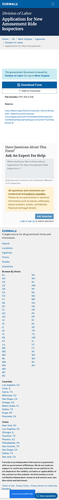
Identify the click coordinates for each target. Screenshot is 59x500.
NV (33, 275)
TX (33, 334)
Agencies (7, 252)
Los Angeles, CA (11, 385)
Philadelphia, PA (10, 442)
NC (33, 292)
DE (3, 302)
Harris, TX (7, 392)
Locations (7, 248)
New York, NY (9, 425)
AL (3, 275)
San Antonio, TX (10, 446)
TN (33, 330)
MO (4, 368)
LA (3, 344)
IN (3, 330)
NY (33, 289)
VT (33, 348)
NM (33, 285)
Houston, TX (9, 435)
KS (3, 337)
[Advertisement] (29, 59)
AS (3, 282)
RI (33, 320)
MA (4, 355)
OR (33, 309)
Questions (7, 266)
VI (33, 341)
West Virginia (41, 75)
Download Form (31, 85)
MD (4, 351)
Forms (5, 257)
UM (33, 337)
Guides (6, 261)
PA (33, 313)
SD (33, 327)
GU (3, 316)
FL (3, 309)
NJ (33, 282)
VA (33, 351)
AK (3, 278)
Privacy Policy (22, 486)
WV (33, 358)
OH (33, 302)
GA (3, 313)
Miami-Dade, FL (10, 405)
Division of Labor (16, 13)
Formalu (10, 4)
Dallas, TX (7, 409)
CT (3, 299)
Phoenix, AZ (8, 439)
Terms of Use (8, 486)
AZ (3, 285)
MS (4, 365)
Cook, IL (6, 388)
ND (33, 295)
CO (3, 295)
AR (3, 289)
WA (33, 355)
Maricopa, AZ (9, 395)
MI (3, 358)
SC (33, 323)
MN (4, 362)
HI (3, 320)
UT (33, 344)
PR (33, 316)
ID (3, 323)
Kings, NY (7, 412)
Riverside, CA (9, 416)
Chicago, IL (8, 432)
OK (33, 306)
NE (3, 375)
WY (33, 365)
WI (33, 362)
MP (33, 299)
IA (3, 334)
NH (33, 278)
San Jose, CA (9, 456)
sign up (31, 221)
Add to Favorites (30, 90)
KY (3, 341)
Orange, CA (8, 402)
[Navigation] (53, 4)
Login (22, 221)
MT (4, 372)
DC (3, 306)
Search (6, 243)
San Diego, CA (9, 399)
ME (4, 348)
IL (3, 327)
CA (3, 292)
